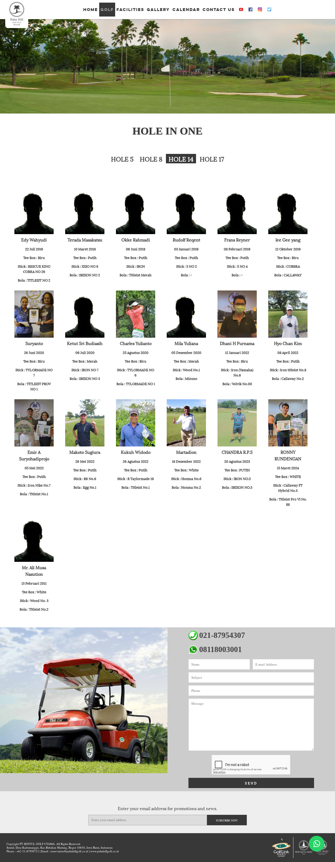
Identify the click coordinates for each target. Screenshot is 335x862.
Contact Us (219, 9)
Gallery (158, 9)
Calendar (186, 9)
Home (90, 9)
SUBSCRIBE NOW (227, 820)
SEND (251, 782)
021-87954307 (222, 635)
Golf (107, 9)
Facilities (130, 9)
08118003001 (220, 649)
